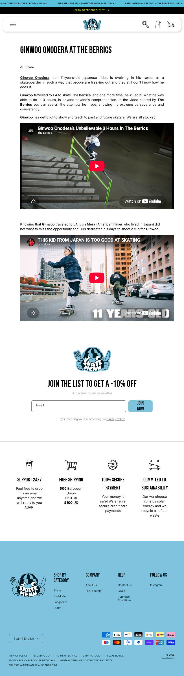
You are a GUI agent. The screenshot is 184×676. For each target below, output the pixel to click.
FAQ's (121, 590)
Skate (57, 590)
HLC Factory (94, 590)
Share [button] (29, 67)
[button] (13, 24)
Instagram (156, 585)
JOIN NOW (140, 406)
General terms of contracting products (86, 660)
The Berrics (81, 95)
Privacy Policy (116, 419)
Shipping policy (92, 655)
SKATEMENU (168, 658)
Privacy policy (18, 655)
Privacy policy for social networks (32, 660)
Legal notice (115, 655)
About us (91, 585)
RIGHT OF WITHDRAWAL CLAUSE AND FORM (33, 665)
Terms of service (66, 655)
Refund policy (42, 655)
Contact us (124, 585)
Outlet (57, 607)
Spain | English (24, 638)
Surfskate (60, 596)
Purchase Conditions (124, 598)
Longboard (60, 602)
